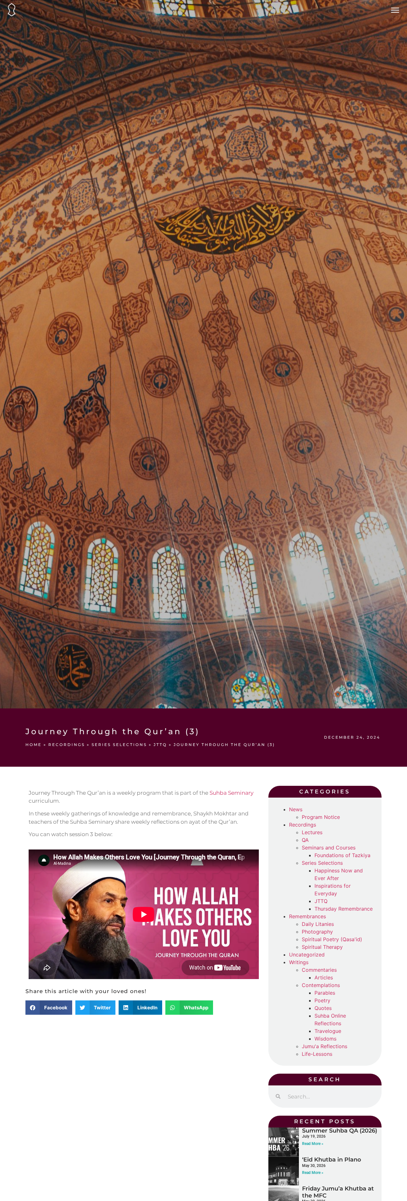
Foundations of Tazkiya (342, 855)
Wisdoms (325, 1038)
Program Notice (321, 817)
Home (33, 744)
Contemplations (321, 985)
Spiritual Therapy (322, 947)
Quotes (323, 1008)
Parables (324, 993)
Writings (298, 962)
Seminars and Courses (328, 847)
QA (305, 840)
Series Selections (119, 744)
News (295, 809)
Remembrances (307, 916)
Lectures (312, 832)
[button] (48, 1007)
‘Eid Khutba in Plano (331, 1159)
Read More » (312, 1143)
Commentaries (319, 970)
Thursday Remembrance (343, 909)
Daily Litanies (318, 924)
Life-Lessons (317, 1054)
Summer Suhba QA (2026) (339, 1130)
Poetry (322, 1000)
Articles (323, 977)
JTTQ (160, 744)
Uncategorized (307, 954)
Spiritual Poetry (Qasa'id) (332, 939)
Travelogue (327, 1031)
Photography (317, 931)
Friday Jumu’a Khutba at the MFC (338, 1192)
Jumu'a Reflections (324, 1046)
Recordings (66, 744)
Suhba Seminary (231, 793)
